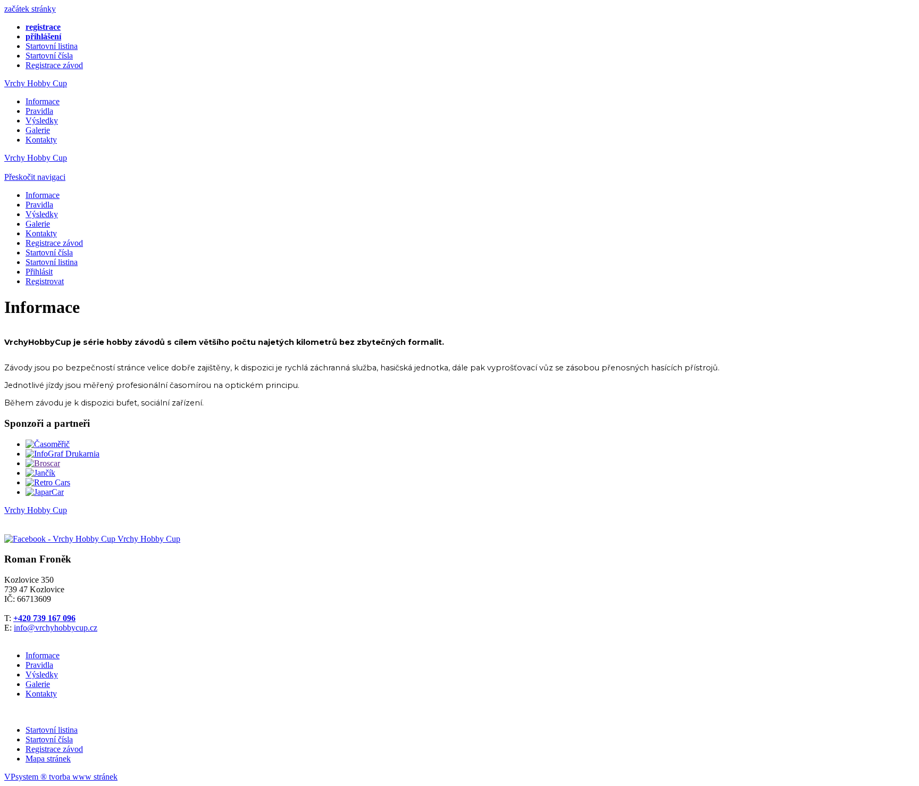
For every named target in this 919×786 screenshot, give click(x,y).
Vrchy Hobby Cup (35, 83)
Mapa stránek (48, 758)
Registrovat (45, 281)
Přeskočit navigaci (34, 176)
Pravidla (39, 110)
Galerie (38, 130)
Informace (43, 101)
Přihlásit (39, 271)
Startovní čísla (49, 55)
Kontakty (41, 139)
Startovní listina (52, 46)
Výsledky (42, 120)
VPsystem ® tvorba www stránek (61, 776)
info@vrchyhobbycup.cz (55, 627)
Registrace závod (54, 65)
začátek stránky (30, 8)
